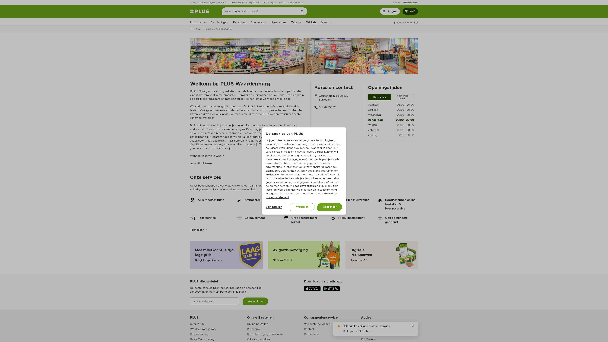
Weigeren (302, 206)
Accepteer (330, 206)
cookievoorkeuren (307, 185)
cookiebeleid (325, 193)
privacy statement (277, 197)
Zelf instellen (274, 206)
